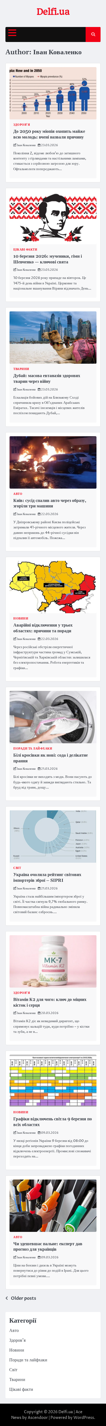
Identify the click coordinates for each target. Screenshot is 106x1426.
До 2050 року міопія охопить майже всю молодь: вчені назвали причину (49, 134)
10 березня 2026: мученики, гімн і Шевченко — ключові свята (47, 259)
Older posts (23, 1298)
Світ (17, 868)
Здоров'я (21, 124)
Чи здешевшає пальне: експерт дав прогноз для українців (47, 1246)
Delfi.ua (53, 11)
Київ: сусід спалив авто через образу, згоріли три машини (49, 503)
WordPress (83, 1417)
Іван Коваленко (26, 145)
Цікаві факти (25, 249)
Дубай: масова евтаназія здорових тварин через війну (46, 378)
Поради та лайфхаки (32, 748)
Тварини (21, 369)
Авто (17, 493)
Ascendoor (38, 1417)
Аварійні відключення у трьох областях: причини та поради (43, 628)
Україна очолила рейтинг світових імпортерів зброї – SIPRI (47, 877)
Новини (20, 618)
